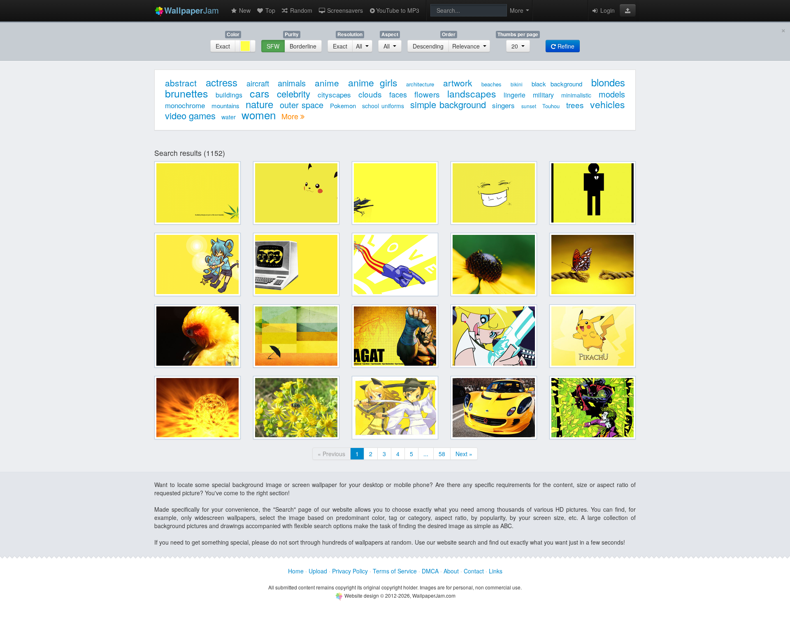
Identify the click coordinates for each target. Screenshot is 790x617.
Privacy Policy (350, 571)
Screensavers (344, 10)
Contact (474, 571)
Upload (318, 571)
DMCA (430, 571)
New (244, 10)
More (290, 116)
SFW (273, 46)
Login (607, 10)
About (451, 571)
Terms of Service (395, 571)
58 (442, 454)
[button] (628, 10)
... (425, 454)
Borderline (303, 46)
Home (296, 571)
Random (300, 10)
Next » (463, 454)
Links (495, 571)
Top (269, 10)
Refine (565, 46)
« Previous (331, 454)
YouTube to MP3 (397, 10)
